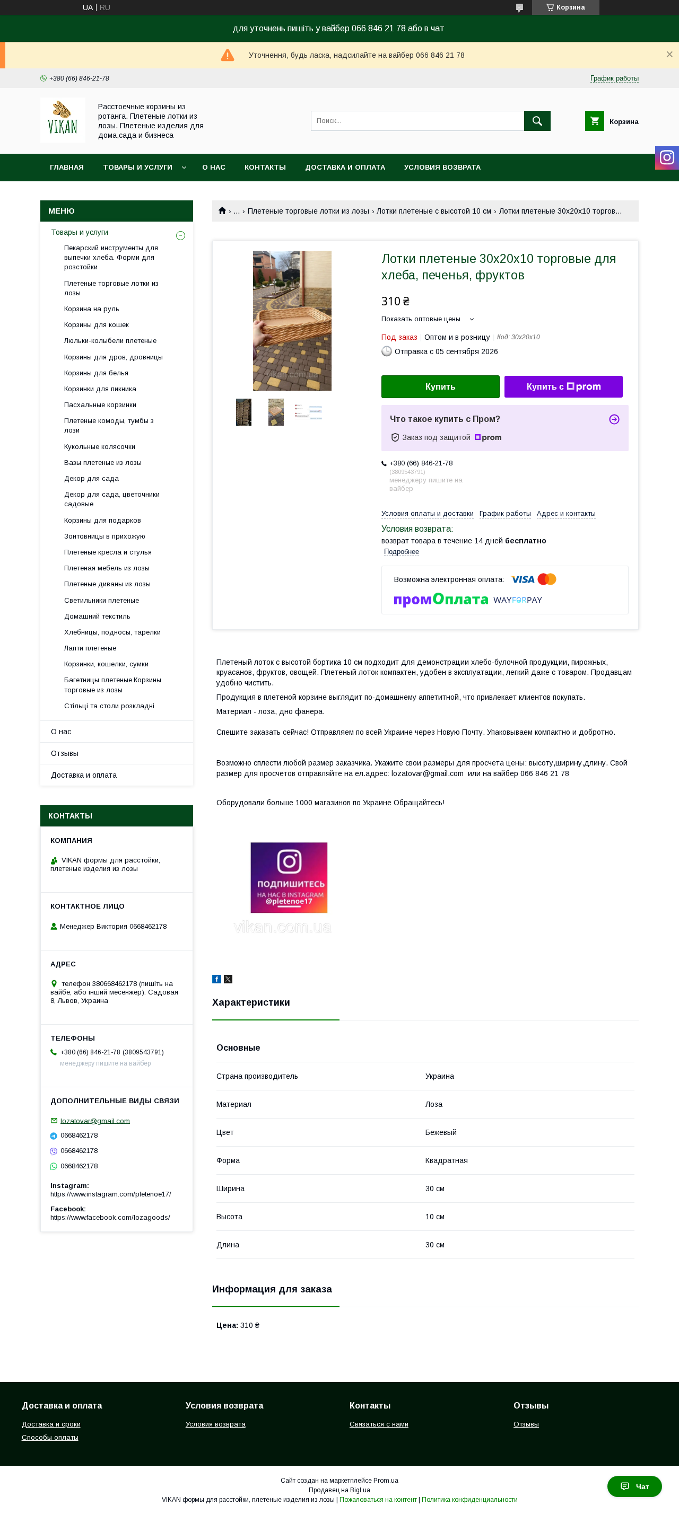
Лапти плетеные (90, 648)
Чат (642, 1486)
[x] (228, 980)
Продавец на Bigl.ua (339, 1490)
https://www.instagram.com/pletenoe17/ (110, 1194)
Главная (67, 167)
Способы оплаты (50, 1437)
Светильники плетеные (101, 600)
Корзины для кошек (96, 325)
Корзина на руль (91, 309)
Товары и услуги (137, 167)
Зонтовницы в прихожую (104, 536)
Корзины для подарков (102, 520)
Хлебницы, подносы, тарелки (112, 632)
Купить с (545, 386)
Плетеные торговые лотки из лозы (308, 211)
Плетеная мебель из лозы (107, 568)
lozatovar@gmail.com (95, 1120)
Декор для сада (91, 478)
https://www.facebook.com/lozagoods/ (110, 1217)
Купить (440, 386)
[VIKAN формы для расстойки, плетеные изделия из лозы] (62, 140)
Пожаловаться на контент (378, 1499)
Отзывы (65, 753)
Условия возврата (442, 167)
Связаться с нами (379, 1424)
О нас (213, 167)
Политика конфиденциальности (470, 1499)
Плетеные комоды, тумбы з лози (109, 425)
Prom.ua (385, 1480)
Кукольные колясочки (99, 447)
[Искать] (537, 121)
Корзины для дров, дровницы (113, 357)
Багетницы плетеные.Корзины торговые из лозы (112, 684)
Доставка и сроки (51, 1424)
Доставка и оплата (345, 167)
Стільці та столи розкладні (109, 706)
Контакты (265, 167)
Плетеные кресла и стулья (108, 552)
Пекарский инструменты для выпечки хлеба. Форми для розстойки (111, 257)
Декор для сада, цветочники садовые (112, 499)
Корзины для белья (96, 373)
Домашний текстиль (97, 616)
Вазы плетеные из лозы (103, 462)
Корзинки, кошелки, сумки (106, 664)
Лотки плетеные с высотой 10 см (434, 211)
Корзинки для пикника (100, 389)
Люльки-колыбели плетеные (110, 341)
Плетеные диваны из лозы (107, 584)
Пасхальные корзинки (100, 405)
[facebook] (216, 980)
